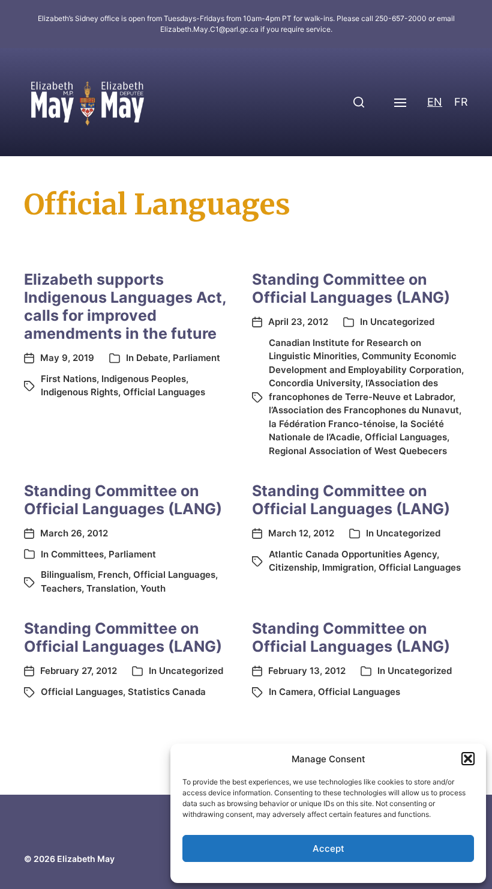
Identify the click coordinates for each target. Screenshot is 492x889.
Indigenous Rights (79, 392)
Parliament (196, 357)
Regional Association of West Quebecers (358, 451)
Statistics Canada (167, 691)
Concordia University (315, 383)
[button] (468, 759)
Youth (153, 588)
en (434, 102)
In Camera (291, 691)
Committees (77, 554)
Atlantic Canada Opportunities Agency (353, 554)
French (113, 574)
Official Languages (164, 392)
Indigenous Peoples (143, 378)
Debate (152, 357)
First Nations (69, 378)
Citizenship (293, 567)
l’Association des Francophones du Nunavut (364, 410)
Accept (328, 848)
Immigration (348, 567)
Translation (111, 588)
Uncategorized (402, 321)
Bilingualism (67, 574)
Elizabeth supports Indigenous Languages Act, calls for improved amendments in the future (125, 306)
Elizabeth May (86, 859)
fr (461, 102)
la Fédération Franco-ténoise (332, 423)
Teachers (61, 588)
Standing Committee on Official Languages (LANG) (351, 288)
